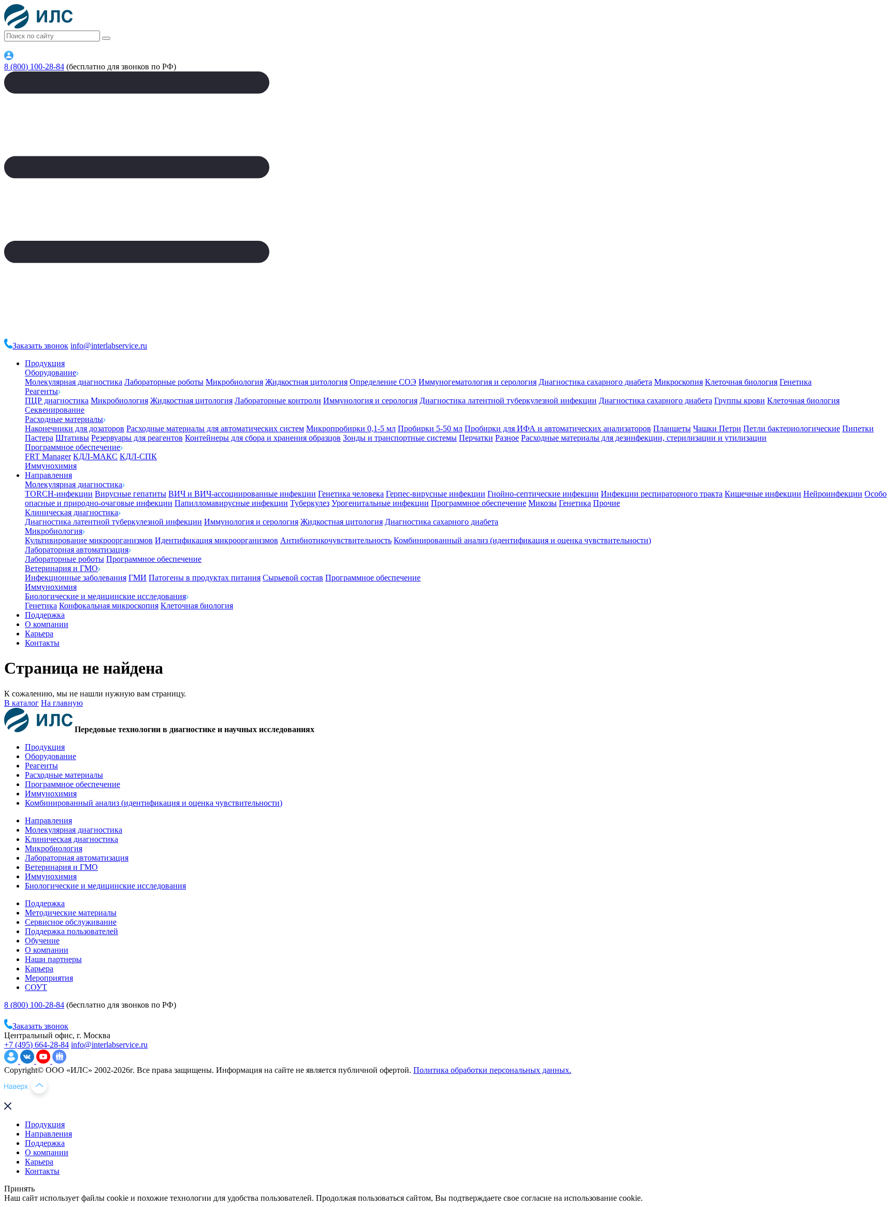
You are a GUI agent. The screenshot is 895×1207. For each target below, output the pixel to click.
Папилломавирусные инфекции (231, 503)
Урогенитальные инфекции (380, 503)
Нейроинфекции (832, 493)
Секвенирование (54, 409)
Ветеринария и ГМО (61, 568)
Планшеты (672, 428)
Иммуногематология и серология (477, 381)
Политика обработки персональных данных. (492, 1070)
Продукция (45, 363)
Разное (507, 437)
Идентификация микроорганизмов (216, 540)
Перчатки (476, 437)
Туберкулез (309, 503)
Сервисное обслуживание (71, 922)
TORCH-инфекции (59, 493)
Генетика (795, 381)
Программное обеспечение (72, 447)
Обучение (42, 940)
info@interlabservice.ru (108, 345)
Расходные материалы (64, 419)
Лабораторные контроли (278, 400)
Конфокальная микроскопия (108, 605)
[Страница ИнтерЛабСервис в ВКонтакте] (28, 1060)
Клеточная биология (741, 381)
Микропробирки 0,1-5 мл (351, 428)
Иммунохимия (51, 465)
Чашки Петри (717, 428)
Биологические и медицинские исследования (105, 596)
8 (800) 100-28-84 (34, 66)
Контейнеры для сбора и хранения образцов (263, 437)
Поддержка (45, 614)
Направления (48, 475)
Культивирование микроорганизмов (89, 540)
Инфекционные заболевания (75, 577)
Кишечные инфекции (763, 493)
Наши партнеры (53, 959)
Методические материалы (71, 912)
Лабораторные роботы (164, 381)
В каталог (21, 703)
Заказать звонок (40, 345)
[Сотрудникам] (8, 57)
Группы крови (739, 400)
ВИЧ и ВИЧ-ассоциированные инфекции (242, 493)
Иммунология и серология (370, 400)
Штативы (72, 437)
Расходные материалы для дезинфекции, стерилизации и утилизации (644, 437)
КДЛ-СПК (138, 456)
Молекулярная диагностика (73, 381)
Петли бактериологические (791, 428)
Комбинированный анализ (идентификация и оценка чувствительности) (522, 540)
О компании (46, 624)
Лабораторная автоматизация (76, 549)
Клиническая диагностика (71, 512)
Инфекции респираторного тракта (662, 493)
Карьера (39, 633)
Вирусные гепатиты (130, 493)
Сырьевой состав (293, 577)
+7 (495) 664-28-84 (36, 1044)
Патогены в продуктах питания (205, 577)
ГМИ (137, 577)
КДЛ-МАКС (95, 456)
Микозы (542, 503)
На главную (62, 703)
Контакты (42, 642)
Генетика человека (351, 493)
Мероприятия (49, 977)
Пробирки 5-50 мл (430, 428)
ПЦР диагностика (57, 400)
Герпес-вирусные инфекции (435, 493)
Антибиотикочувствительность (336, 540)
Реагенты (41, 391)
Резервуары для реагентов (137, 437)
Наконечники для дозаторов (74, 428)
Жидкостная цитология (306, 381)
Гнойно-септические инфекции (543, 493)
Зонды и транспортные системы (400, 437)
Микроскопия (678, 381)
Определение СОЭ (383, 381)
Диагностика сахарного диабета (595, 381)
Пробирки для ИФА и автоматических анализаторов (558, 428)
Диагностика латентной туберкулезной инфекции (508, 400)
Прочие (606, 503)
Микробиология (234, 381)
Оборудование (50, 372)
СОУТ (36, 987)
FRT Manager (48, 456)
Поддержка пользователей (71, 931)
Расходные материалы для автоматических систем (215, 428)
